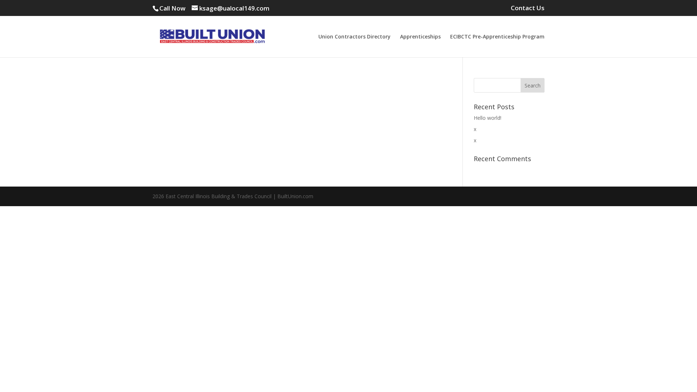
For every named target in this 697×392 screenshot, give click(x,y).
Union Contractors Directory (354, 37)
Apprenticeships (420, 37)
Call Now (172, 8)
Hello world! (487, 117)
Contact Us (528, 8)
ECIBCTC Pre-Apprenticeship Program (497, 37)
